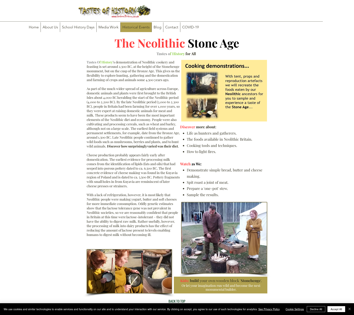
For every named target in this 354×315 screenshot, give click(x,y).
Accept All (336, 309)
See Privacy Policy (269, 309)
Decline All (316, 309)
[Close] (349, 309)
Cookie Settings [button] (295, 309)
